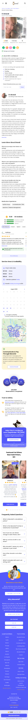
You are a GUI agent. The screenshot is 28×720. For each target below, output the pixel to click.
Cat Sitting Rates (21, 646)
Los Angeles (7, 657)
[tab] (6, 510)
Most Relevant (6, 226)
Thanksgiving (21, 685)
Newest (13, 226)
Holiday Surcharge (15, 283)
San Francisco (7, 679)
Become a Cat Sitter (14, 593)
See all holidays (21, 689)
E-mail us (14, 702)
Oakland (7, 665)
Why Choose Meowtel (21, 649)
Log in (14, 623)
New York (7, 662)
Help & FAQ (20, 661)
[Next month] (24, 289)
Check (22, 87)
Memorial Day (21, 681)
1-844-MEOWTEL (14, 705)
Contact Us (14, 693)
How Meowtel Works (20, 643)
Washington (7, 685)
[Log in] (6, 3)
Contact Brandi (14, 366)
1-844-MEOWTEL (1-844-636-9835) (16, 412)
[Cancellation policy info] (21, 718)
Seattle (7, 682)
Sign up (14, 627)
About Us (21, 640)
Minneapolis (7, 659)
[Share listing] (21, 19)
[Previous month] (3, 289)
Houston (7, 654)
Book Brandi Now (14, 439)
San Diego (7, 676)
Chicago (7, 645)
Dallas (7, 648)
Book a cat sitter (14, 614)
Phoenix (7, 671)
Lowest (23, 226)
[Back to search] (3, 3)
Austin (7, 640)
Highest (18, 226)
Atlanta (7, 637)
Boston (7, 642)
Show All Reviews (14, 255)
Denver (7, 651)
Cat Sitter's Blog (21, 664)
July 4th (21, 683)
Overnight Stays (21, 674)
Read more (4, 245)
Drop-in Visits (21, 671)
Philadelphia (7, 668)
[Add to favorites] (24, 19)
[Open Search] (25, 3)
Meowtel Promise (9, 402)
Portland (7, 674)
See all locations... (7, 688)
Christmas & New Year (21, 687)
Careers (21, 655)
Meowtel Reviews (21, 652)
